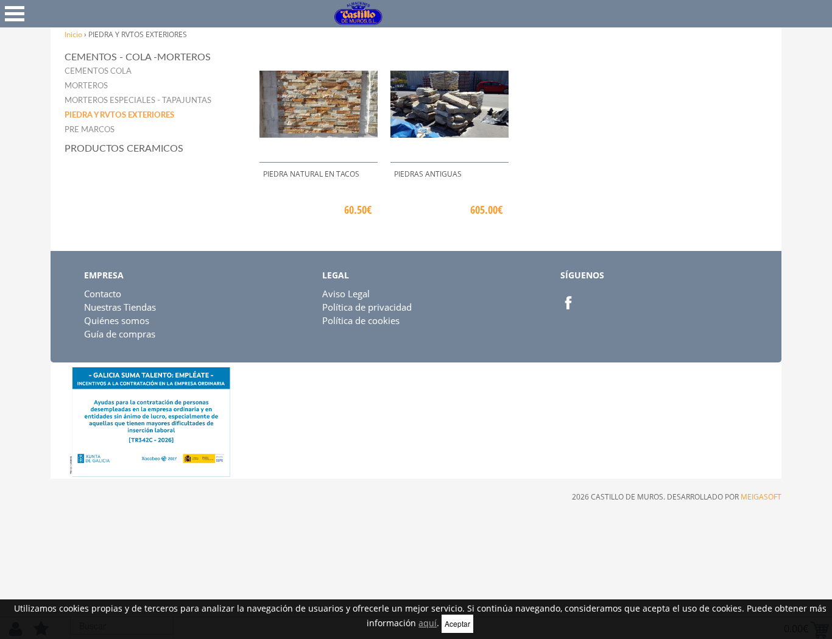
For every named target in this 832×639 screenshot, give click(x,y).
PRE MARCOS (90, 130)
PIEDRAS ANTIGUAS (428, 174)
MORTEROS (86, 86)
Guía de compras (119, 334)
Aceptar (457, 623)
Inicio (73, 34)
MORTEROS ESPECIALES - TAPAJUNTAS (138, 101)
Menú (14, 13)
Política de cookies (361, 320)
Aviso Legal (346, 294)
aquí (427, 623)
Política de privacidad (367, 307)
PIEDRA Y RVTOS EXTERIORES (119, 115)
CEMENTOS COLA (98, 72)
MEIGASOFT (761, 497)
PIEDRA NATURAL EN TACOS (311, 174)
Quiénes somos (116, 320)
